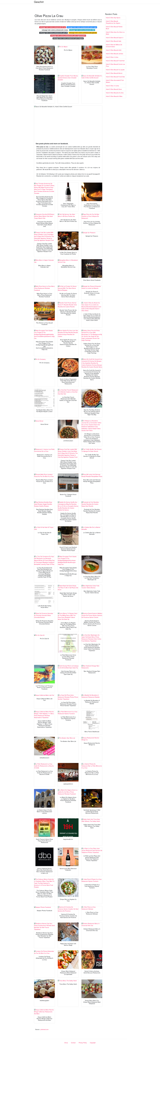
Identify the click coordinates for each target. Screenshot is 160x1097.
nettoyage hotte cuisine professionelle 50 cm (52, 27)
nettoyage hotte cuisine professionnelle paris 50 (53, 33)
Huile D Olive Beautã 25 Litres (115, 93)
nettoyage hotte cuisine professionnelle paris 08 (82, 33)
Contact (73, 1035)
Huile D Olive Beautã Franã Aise (115, 77)
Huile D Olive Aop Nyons (113, 18)
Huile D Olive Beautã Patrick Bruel (114, 27)
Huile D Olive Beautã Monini (114, 73)
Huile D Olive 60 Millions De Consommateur (114, 45)
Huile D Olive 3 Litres (112, 57)
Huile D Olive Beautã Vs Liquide (115, 70)
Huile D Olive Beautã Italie (113, 41)
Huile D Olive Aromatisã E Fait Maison (115, 81)
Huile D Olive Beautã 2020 (113, 50)
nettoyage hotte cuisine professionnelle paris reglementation (68, 35)
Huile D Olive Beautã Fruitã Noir (115, 61)
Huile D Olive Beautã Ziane (114, 89)
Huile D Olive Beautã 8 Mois (114, 96)
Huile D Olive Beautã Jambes (114, 54)
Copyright (93, 1035)
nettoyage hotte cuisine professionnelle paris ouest (81, 27)
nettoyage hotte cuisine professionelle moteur (55, 30)
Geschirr (39, 2)
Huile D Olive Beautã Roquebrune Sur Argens (113, 22)
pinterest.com (45, 1022)
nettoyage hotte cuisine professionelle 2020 (82, 30)
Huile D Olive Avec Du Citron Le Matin (115, 33)
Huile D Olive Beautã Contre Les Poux (115, 65)
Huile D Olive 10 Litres (112, 86)
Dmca (66, 1035)
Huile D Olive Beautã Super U (114, 37)
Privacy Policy (83, 1035)
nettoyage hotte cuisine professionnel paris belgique (68, 38)
